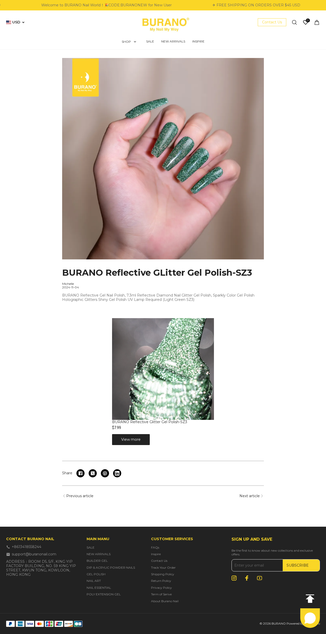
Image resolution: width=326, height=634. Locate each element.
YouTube (259, 578)
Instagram (234, 578)
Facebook (246, 578)
